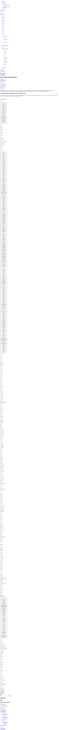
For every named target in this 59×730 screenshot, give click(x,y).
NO (3, 14)
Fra (0, 692)
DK (0, 14)
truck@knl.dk (2, 87)
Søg (9, 695)
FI (4, 14)
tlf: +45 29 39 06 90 (3, 712)
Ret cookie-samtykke (3, 725)
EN (1, 14)
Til (0, 693)
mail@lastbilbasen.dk (3, 711)
